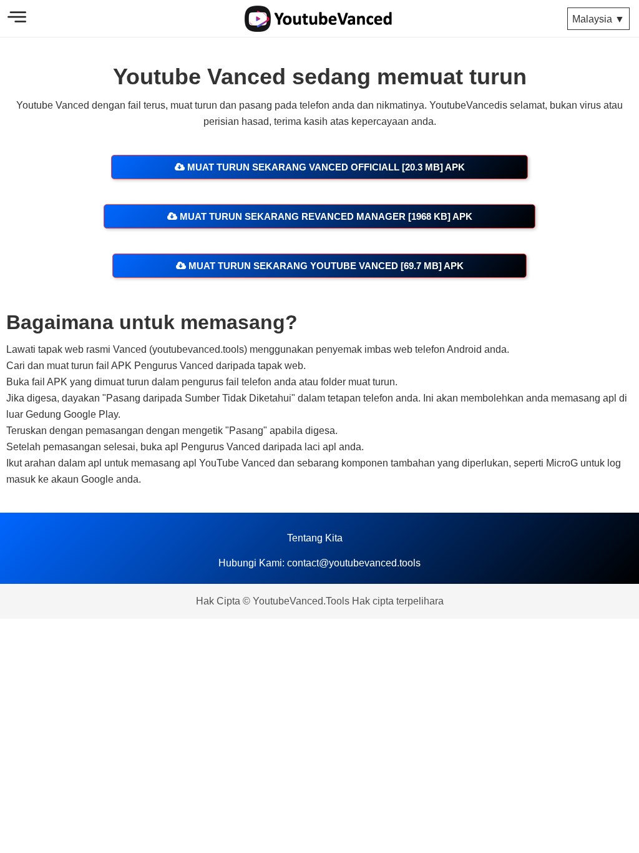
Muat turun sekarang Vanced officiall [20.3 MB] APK (325, 167)
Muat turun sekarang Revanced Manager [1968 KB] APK (324, 216)
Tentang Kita (315, 538)
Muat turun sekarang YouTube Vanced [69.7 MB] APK (325, 265)
